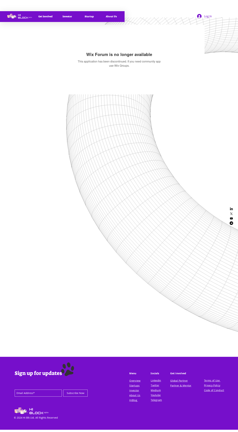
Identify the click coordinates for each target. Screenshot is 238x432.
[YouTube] (231, 218)
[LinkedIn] (231, 209)
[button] (45, 16)
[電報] (231, 223)
